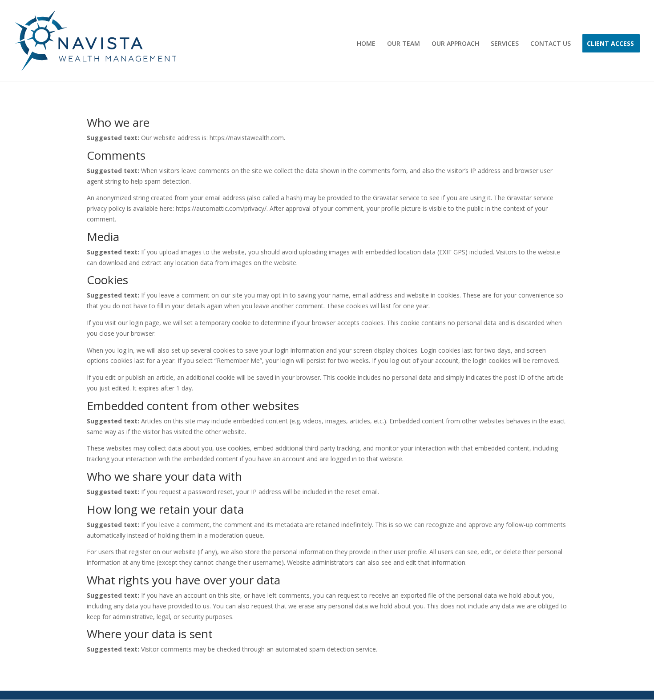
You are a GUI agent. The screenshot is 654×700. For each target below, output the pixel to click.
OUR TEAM (403, 44)
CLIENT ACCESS (610, 44)
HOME (366, 44)
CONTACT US (550, 44)
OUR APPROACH (455, 44)
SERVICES (505, 44)
